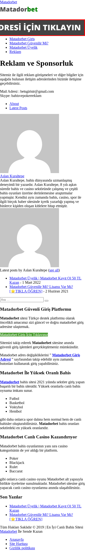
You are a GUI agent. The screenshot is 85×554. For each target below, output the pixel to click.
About (14, 104)
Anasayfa (16, 539)
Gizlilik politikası (22, 548)
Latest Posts (18, 108)
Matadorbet (8, 2)
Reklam (15, 52)
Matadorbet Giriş (22, 39)
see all (54, 270)
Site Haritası (18, 544)
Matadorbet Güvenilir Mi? (28, 43)
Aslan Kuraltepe (12, 176)
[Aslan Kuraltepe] (29, 172)
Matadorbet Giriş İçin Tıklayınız (24, 335)
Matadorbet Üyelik (23, 47)
